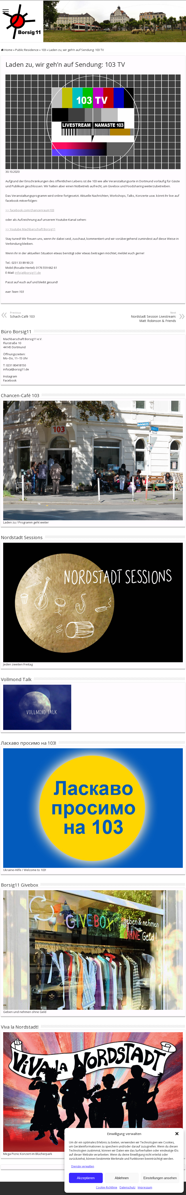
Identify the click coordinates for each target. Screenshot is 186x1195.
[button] (177, 1133)
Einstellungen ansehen (160, 1178)
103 (43, 50)
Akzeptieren (86, 1178)
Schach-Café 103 (22, 315)
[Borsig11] (93, 21)
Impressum (145, 1187)
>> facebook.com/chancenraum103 (29, 210)
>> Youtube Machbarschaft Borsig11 (30, 229)
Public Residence (27, 50)
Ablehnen (122, 1178)
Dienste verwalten (82, 1166)
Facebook (10, 380)
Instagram (10, 376)
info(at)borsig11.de (28, 273)
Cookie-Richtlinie (106, 1187)
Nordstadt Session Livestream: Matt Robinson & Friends (153, 317)
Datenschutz (127, 1187)
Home (8, 50)
